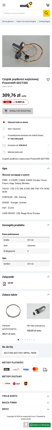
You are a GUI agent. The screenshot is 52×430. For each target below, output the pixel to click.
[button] (26, 168)
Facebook (26, 424)
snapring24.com (29, 416)
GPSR (10, 283)
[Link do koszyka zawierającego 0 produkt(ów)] (47, 5)
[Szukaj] (46, 13)
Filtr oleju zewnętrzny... (36, 326)
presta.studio (26, 419)
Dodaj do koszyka (17, 111)
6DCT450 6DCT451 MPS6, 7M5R (20, 353)
